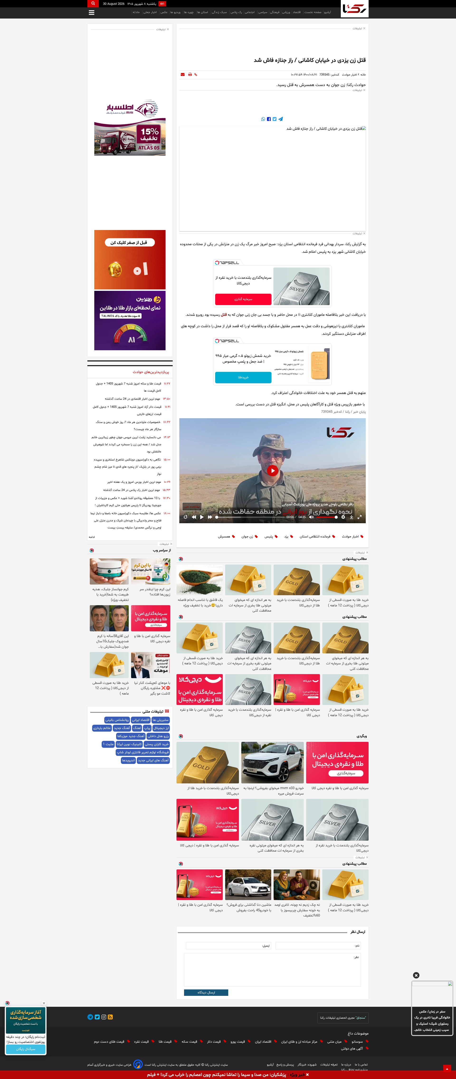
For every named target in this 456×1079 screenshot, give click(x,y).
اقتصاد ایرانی (140, 720)
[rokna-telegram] (90, 1018)
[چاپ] (190, 75)
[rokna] (355, 8)
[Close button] (44, 1003)
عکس (164, 12)
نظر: (356, 957)
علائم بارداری (102, 728)
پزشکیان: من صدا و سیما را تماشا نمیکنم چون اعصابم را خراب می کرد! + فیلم (216, 1075)
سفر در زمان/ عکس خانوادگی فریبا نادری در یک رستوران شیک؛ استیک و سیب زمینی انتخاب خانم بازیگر (432, 1021)
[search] (93, 3)
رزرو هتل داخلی (158, 736)
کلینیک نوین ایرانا (129, 744)
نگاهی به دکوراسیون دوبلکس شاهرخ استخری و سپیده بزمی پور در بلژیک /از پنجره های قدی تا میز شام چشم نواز (127, 467)
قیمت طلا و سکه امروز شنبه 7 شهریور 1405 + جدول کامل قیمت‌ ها (128, 387)
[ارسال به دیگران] (182, 75)
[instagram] (103, 1018)
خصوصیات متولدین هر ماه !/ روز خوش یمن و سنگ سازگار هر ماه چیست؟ (128, 426)
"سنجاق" (361, 1018)
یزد (286, 536)
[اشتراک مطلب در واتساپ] (263, 119)
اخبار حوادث (350, 536)
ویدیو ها (175, 12)
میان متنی (334, 1042)
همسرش (224, 536)
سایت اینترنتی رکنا (216, 1065)
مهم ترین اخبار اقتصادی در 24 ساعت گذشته (132, 399)
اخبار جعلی (150, 12)
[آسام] (138, 1065)
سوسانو (358, 1042)
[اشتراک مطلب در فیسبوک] (268, 119)
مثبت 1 (108, 744)
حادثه (137, 12)
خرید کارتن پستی (157, 744)
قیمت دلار (214, 1042)
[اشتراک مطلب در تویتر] (274, 119)
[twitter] (96, 1018)
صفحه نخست (312, 12)
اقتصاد (297, 12)
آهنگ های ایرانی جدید (153, 760)
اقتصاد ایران (263, 1042)
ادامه (92, 537)
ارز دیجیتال (161, 728)
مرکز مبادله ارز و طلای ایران (299, 1042)
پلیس (269, 536)
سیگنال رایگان (25, 1049)
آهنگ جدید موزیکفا (130, 736)
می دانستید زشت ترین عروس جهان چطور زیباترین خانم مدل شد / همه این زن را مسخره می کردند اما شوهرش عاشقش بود (126, 444)
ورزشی (286, 12)
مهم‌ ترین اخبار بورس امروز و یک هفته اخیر (134, 482)
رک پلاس (236, 12)
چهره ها (189, 12)
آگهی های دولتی (352, 1048)
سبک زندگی (220, 12)
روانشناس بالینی (117, 720)
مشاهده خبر (192, 507)
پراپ (147, 728)
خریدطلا (243, 377)
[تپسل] (217, 262)
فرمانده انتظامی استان (315, 536)
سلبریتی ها (161, 720)
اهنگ (137, 728)
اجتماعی (250, 12)
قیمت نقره (142, 1042)
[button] (416, 976)
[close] (307, 1075)
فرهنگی (274, 12)
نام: (357, 946)
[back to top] (447, 1068)
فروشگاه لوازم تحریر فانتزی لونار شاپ (143, 752)
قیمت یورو (238, 1042)
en (162, 3)
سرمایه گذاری (243, 299)
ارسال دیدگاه (206, 992)
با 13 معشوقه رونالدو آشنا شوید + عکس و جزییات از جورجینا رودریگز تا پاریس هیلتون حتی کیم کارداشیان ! (128, 502)
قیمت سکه (190, 1042)
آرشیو (327, 12)
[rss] (109, 1018)
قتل (224, 314)
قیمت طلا (165, 1042)
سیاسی (262, 12)
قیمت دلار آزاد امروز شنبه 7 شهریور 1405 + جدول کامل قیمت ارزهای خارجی (127, 410)
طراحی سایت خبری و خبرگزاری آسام (109, 1065)
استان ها (203, 12)
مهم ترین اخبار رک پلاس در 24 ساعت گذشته (131, 490)
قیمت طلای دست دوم (109, 1042)
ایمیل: (266, 946)
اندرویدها (128, 760)
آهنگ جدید (122, 728)
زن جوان (247, 536)
